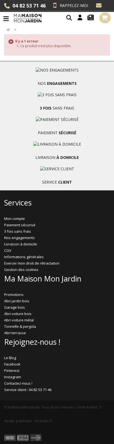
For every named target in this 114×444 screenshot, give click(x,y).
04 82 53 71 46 (29, 5)
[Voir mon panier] (105, 17)
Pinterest (11, 370)
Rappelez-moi (74, 5)
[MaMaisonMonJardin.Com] (28, 18)
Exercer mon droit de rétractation (31, 263)
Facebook (12, 364)
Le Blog (10, 357)
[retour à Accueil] (8, 29)
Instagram (12, 376)
